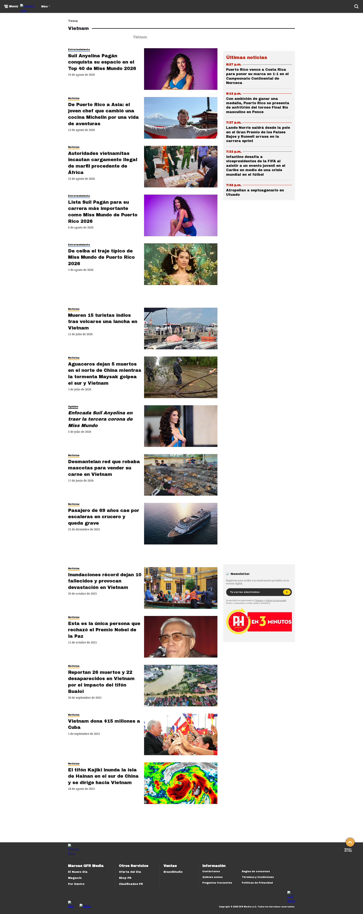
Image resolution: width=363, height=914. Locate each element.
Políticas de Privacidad (257, 882)
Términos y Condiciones (258, 877)
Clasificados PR (131, 884)
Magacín (75, 878)
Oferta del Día (130, 872)
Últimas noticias (246, 57)
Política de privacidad (276, 600)
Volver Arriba (348, 849)
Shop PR (125, 878)
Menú (13, 6)
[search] (356, 6)
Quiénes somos (212, 877)
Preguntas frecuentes (217, 882)
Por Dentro (76, 884)
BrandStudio (173, 872)
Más (44, 6)
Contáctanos (211, 871)
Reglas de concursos (256, 871)
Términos (259, 600)
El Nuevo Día (78, 872)
